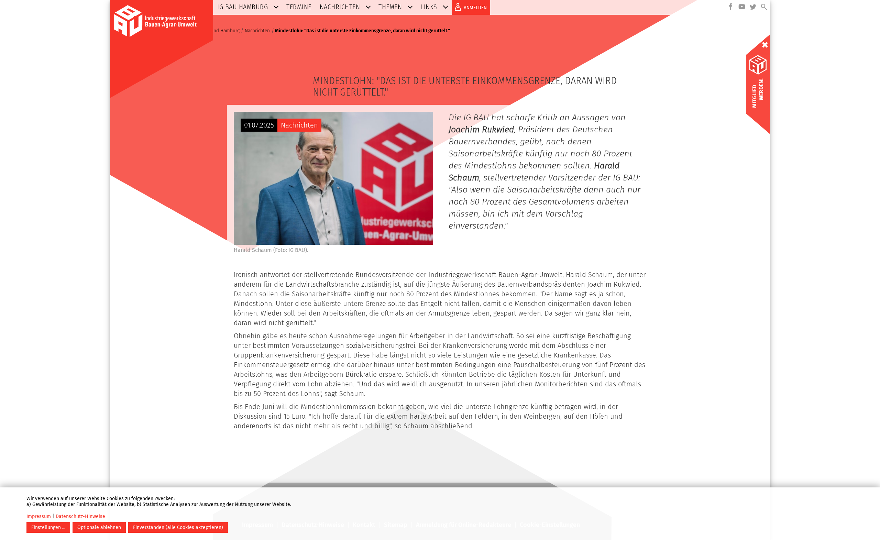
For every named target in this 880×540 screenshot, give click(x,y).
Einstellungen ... (48, 527)
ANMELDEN (475, 7)
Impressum (38, 516)
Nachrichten (340, 7)
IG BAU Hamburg (242, 7)
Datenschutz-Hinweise (80, 516)
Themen (390, 7)
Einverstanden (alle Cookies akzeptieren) (178, 527)
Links (428, 7)
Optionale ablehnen (99, 527)
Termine (298, 7)
